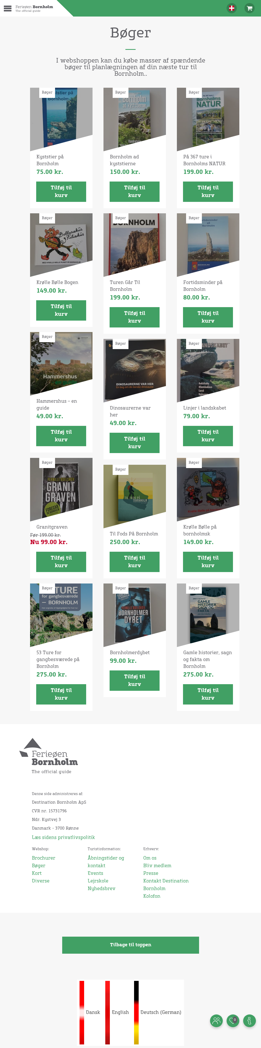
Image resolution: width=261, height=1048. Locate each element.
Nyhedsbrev (101, 889)
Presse (150, 873)
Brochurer (43, 858)
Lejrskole (98, 881)
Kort (37, 873)
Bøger (38, 866)
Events (95, 873)
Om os (149, 858)
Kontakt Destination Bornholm (166, 885)
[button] (10, 12)
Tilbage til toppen (130, 945)
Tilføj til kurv (61, 191)
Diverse (40, 881)
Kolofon (151, 896)
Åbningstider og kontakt (106, 862)
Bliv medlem (157, 866)
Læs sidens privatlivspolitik (63, 837)
